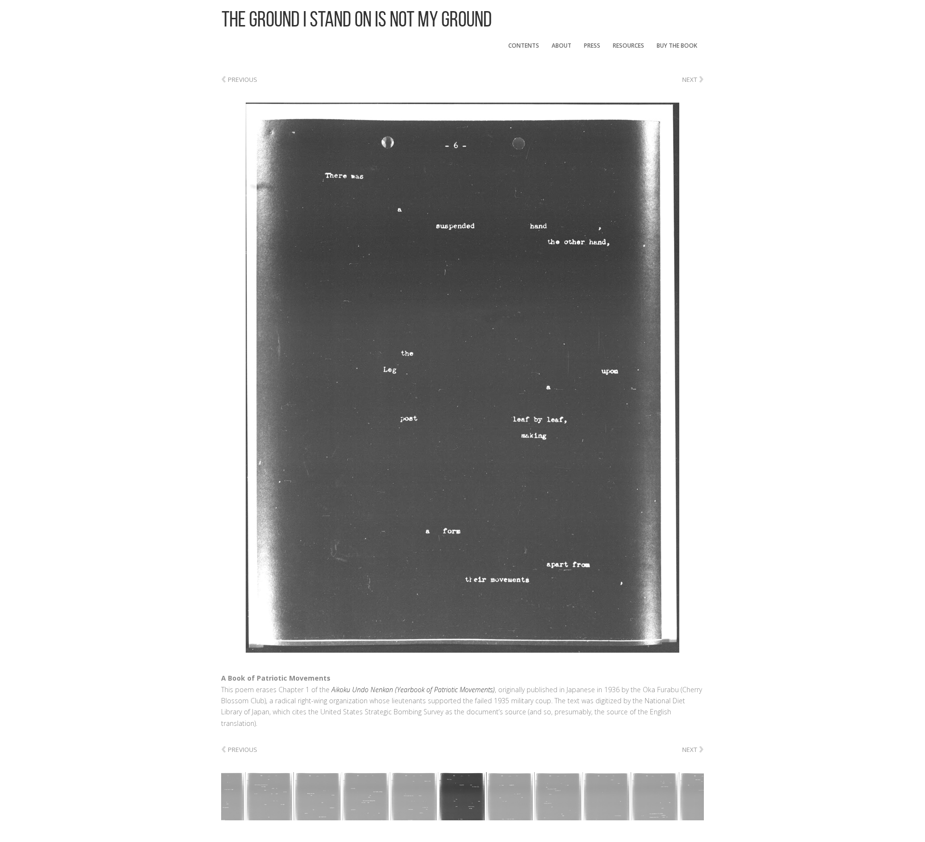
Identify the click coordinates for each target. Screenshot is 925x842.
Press (592, 45)
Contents (523, 45)
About (561, 45)
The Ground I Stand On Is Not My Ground (357, 19)
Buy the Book (677, 45)
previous (239, 79)
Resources (628, 45)
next (693, 78)
